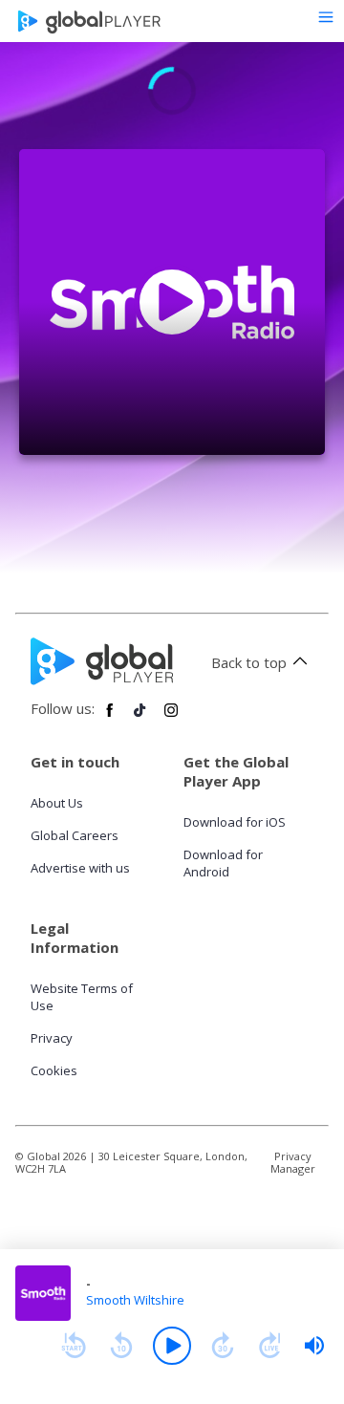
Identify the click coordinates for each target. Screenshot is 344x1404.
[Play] (172, 1346)
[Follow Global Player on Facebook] (110, 717)
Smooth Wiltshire (135, 1299)
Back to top (249, 662)
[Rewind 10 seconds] (121, 1346)
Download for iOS (234, 822)
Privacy (52, 1038)
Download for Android (223, 863)
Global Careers (74, 835)
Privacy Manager (292, 1162)
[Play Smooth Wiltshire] (172, 302)
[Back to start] (73, 1346)
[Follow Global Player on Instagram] (171, 717)
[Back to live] (270, 1346)
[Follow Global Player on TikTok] (140, 717)
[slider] (314, 1345)
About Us (57, 802)
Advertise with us (80, 867)
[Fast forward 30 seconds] (223, 1346)
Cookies (54, 1070)
